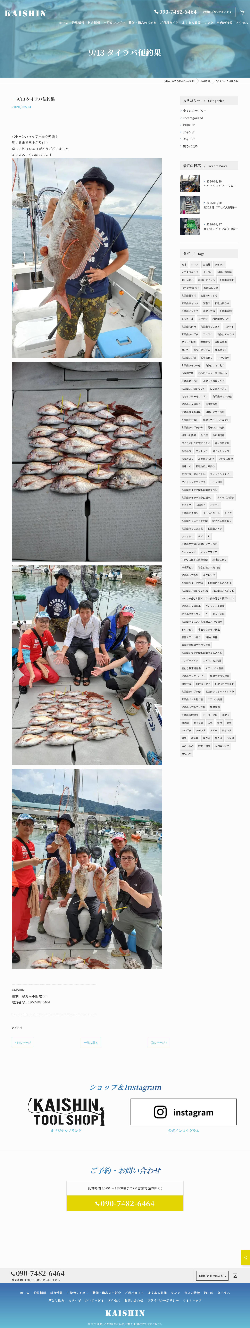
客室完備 (215, 707)
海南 (184, 738)
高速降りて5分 (206, 458)
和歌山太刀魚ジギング (193, 388)
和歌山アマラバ (225, 334)
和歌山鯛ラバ (222, 303)
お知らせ (189, 125)
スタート (229, 326)
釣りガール (188, 318)
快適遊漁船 (211, 404)
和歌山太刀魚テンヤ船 (193, 707)
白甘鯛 (230, 738)
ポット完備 (218, 614)
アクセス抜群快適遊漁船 (195, 559)
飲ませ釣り (204, 746)
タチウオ (200, 730)
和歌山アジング (190, 310)
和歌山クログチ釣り (192, 427)
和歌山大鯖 (209, 310)
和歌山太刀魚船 (190, 575)
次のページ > (159, 1042)
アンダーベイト (190, 660)
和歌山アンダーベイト (193, 676)
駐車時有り (221, 349)
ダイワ (228, 512)
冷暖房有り (188, 567)
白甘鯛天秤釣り (218, 388)
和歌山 (225, 715)
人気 (210, 722)
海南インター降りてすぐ (195, 396)
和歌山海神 (211, 637)
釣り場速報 (218, 435)
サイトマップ (192, 1300)
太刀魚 (185, 349)
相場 (229, 722)
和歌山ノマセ (203, 683)
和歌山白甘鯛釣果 (191, 606)
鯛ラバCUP (190, 146)
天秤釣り (203, 318)
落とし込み (188, 746)
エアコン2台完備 (212, 660)
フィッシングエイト (221, 474)
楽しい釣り (188, 279)
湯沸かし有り (219, 559)
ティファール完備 (214, 606)
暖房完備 (186, 683)
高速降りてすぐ (209, 295)
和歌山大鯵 (226, 310)
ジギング (189, 132)
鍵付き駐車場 (222, 443)
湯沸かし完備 (189, 435)
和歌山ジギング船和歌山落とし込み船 (202, 652)
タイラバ (17, 1027)
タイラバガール (211, 512)
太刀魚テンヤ (222, 746)
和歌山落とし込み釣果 (220, 582)
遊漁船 (185, 722)
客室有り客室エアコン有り (196, 645)
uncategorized (193, 118)
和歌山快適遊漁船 (191, 412)
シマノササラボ (209, 551)
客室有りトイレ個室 (209, 629)
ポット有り (202, 450)
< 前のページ (23, 1042)
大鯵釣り (200, 505)
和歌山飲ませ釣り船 (209, 567)
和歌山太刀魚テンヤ (214, 381)
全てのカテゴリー (195, 111)
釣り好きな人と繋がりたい (212, 373)
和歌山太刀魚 (189, 357)
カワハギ (186, 753)
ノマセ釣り (223, 357)
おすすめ (198, 722)
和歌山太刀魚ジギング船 (195, 590)
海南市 (206, 303)
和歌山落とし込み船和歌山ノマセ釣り (202, 621)
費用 (219, 722)
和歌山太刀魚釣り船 (223, 590)
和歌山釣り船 (224, 272)
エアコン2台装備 (214, 668)
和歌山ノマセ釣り (215, 365)
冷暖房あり (188, 458)
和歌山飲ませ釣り (205, 466)
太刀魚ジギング (190, 272)
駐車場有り (206, 357)
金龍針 (206, 264)
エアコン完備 (215, 699)
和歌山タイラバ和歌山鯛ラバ (197, 497)
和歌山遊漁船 (227, 279)
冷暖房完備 (221, 342)
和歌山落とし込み (210, 326)
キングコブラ (189, 551)
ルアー (213, 730)
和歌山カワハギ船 (224, 683)
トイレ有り (188, 629)
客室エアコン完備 (219, 676)
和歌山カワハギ (220, 318)
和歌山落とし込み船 (192, 528)
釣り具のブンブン (191, 614)
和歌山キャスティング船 (195, 520)
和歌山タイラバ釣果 (192, 582)
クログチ (186, 730)
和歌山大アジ (215, 528)
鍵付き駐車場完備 (191, 668)
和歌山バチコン (190, 512)
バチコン (215, 505)
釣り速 (204, 435)
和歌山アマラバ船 (215, 412)
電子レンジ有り (220, 450)
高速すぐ (186, 466)
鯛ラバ (218, 738)
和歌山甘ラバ (189, 295)
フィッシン (188, 536)
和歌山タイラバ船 (191, 365)
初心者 (194, 738)
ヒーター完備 (210, 715)
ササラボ (208, 272)
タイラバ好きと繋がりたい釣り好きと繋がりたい (208, 598)
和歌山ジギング (190, 303)
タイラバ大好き (225, 497)
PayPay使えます (190, 287)
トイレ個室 (216, 481)
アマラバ (208, 334)
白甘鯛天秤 (188, 373)
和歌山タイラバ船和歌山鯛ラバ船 (199, 489)
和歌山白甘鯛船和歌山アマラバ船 (199, 544)
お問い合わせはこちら (218, 12)
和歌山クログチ (190, 334)
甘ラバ (206, 738)
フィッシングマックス (193, 481)
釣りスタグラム (202, 349)
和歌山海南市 (189, 326)
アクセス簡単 (226, 458)
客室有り (205, 342)
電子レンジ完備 (216, 427)
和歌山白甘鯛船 (190, 419)
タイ (200, 536)
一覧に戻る (91, 1042)
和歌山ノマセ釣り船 (192, 699)
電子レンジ (209, 575)
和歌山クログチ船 (191, 691)
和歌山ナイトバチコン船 (216, 419)
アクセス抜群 (189, 342)
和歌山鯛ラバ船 (190, 381)
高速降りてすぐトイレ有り (219, 691)
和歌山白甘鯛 (211, 287)
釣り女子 (186, 505)
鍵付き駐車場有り (221, 520)
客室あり (186, 450)
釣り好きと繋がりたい (193, 474)
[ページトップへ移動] (235, 1276)
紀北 (184, 264)
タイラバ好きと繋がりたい (196, 443)
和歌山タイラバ (206, 279)
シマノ (194, 264)
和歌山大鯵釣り (190, 715)
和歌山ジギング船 (222, 396)
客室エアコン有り (191, 637)
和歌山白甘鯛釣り (191, 404)
